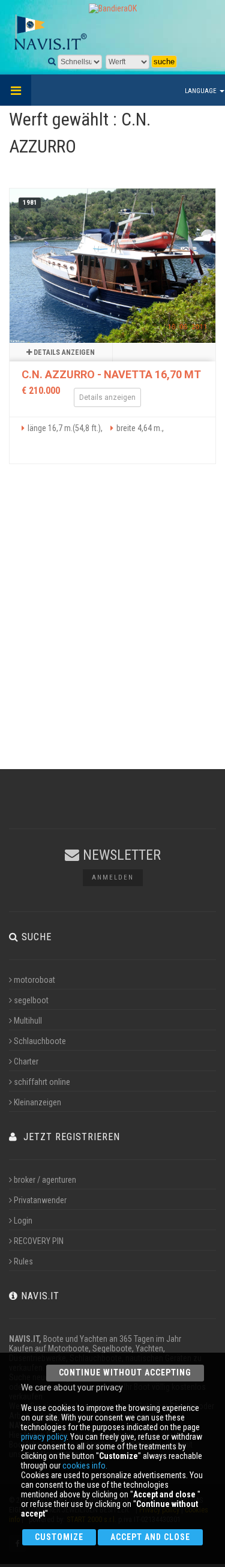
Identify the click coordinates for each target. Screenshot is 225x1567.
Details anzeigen (63, 352)
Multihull (28, 1020)
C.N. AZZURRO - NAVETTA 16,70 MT (111, 374)
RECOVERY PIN (39, 1241)
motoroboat (34, 980)
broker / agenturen (45, 1180)
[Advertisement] (112, 627)
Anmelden (113, 877)
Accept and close (150, 1537)
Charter (26, 1061)
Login (23, 1220)
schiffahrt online (42, 1082)
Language (201, 91)
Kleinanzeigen (37, 1102)
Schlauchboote (40, 1041)
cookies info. (84, 1465)
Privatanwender (40, 1200)
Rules (23, 1261)
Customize (59, 1537)
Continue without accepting (125, 1372)
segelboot (31, 1000)
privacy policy (44, 1437)
